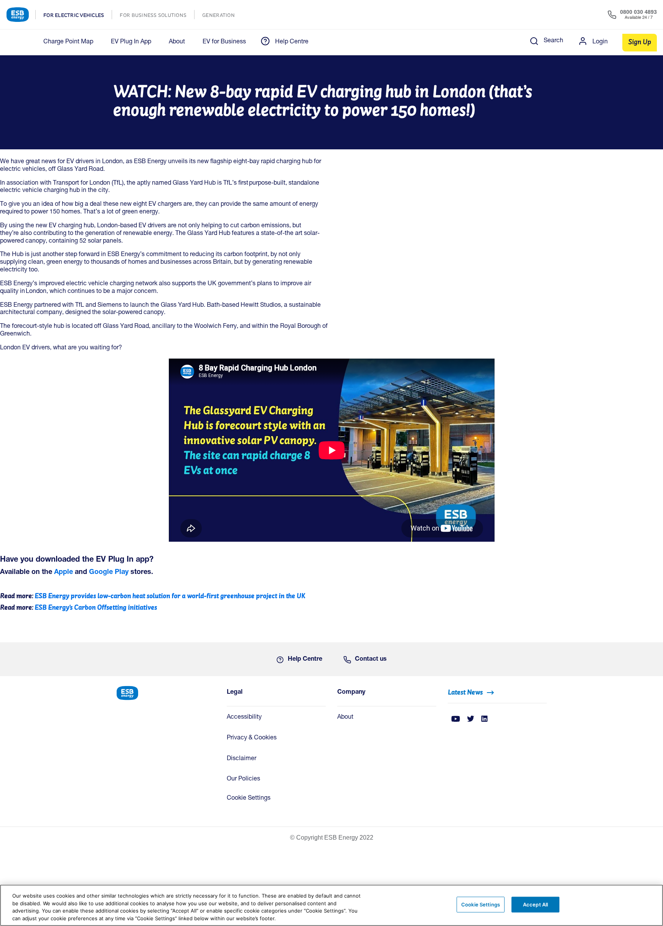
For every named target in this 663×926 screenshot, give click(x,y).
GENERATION (222, 16)
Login (600, 42)
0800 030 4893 (638, 12)
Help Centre (291, 42)
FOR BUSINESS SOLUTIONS (157, 16)
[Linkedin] (484, 719)
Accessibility (244, 717)
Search (553, 41)
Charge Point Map (68, 42)
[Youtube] (455, 719)
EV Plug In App (131, 42)
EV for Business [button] (224, 42)
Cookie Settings (248, 798)
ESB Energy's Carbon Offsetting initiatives (96, 607)
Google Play (109, 572)
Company (351, 693)
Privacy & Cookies (252, 738)
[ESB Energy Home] (165, 692)
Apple (63, 572)
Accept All (535, 904)
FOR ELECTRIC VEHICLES (77, 16)
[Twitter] (470, 719)
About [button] (177, 42)
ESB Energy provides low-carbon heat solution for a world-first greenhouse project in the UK (170, 596)
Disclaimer (241, 759)
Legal (234, 693)
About (345, 717)
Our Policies (243, 779)
